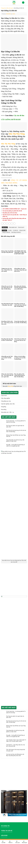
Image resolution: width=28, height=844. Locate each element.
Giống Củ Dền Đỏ (6, 232)
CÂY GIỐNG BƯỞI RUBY (11, 119)
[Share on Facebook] (5, 223)
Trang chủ (3, 8)
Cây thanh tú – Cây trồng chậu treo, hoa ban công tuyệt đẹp (15, 745)
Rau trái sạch (10, 8)
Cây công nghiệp (5, 398)
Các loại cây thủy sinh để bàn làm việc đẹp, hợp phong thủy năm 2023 (15, 755)
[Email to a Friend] (9, 223)
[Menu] (2, 2)
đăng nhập (10, 386)
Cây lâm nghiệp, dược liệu (8, 403)
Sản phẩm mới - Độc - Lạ (7, 412)
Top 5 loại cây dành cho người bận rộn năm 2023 (15, 426)
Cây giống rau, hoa (6, 401)
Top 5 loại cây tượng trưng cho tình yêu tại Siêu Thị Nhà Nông (16, 431)
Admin (13, 13)
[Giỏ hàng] (26, 2)
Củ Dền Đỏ (15, 230)
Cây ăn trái (4, 395)
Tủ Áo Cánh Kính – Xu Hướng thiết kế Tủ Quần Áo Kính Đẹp (15, 421)
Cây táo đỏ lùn (19, 115)
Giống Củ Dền (22, 230)
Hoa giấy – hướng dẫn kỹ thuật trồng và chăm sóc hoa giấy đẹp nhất (15, 445)
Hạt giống (3, 406)
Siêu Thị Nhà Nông (17, 134)
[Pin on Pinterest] (12, 223)
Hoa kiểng (3, 409)
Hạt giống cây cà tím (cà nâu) (10, 212)
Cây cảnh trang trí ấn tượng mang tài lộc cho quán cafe (15, 750)
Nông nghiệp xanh (13, 227)
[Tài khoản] (23, 2)
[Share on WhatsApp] (2, 223)
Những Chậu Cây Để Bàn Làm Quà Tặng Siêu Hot (16, 435)
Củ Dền (9, 230)
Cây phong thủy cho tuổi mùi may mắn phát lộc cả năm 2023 (15, 440)
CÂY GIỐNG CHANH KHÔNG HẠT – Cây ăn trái (14, 208)
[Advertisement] (14, 580)
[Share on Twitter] (7, 223)
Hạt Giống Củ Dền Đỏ (15, 232)
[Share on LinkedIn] (14, 223)
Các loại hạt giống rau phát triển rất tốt (12, 210)
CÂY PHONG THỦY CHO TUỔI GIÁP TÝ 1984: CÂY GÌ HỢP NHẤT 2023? (16, 740)
